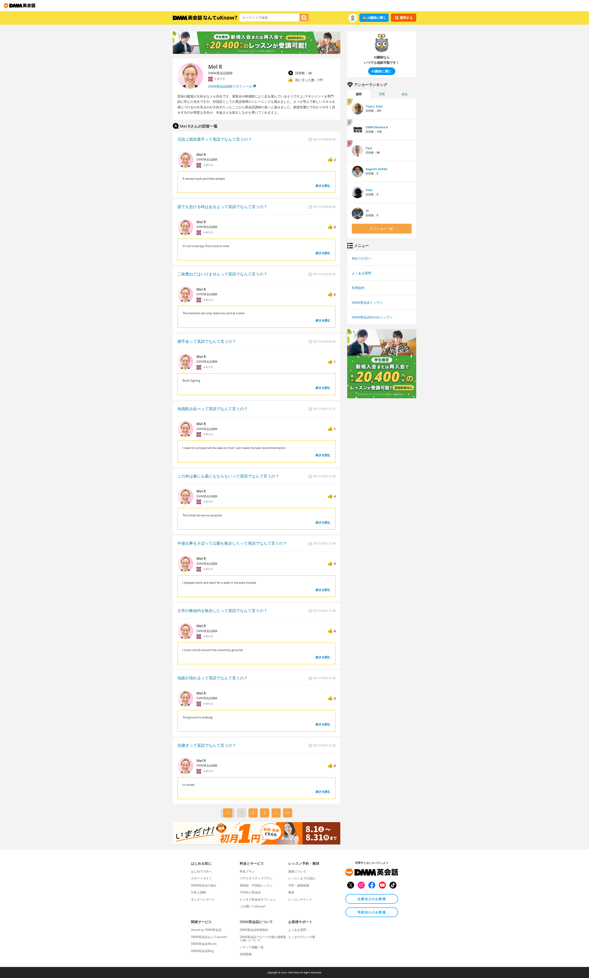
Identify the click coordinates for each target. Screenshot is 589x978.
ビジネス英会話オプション (258, 899)
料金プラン (247, 871)
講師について (297, 871)
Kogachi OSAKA (376, 169)
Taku (369, 190)
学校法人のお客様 (372, 912)
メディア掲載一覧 (252, 947)
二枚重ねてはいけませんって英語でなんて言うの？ (222, 274)
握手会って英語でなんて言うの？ (206, 341)
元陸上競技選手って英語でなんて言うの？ (214, 139)
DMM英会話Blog (202, 951)
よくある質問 (361, 273)
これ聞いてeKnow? (253, 906)
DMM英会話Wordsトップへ (372, 317)
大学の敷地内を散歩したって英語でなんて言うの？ (222, 610)
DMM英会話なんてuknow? (209, 937)
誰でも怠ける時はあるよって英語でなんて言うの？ (222, 206)
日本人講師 (198, 892)
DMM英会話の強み (204, 885)
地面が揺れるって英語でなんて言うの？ (212, 678)
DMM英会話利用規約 (254, 930)
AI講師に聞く (376, 17)
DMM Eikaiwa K (377, 127)
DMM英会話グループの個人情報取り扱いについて (263, 938)
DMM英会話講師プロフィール (230, 86)
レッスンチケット (300, 899)
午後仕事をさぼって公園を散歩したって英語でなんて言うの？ (232, 543)
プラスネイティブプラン (256, 878)
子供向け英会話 (250, 892)
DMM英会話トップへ (367, 302)
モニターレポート (203, 899)
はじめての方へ (201, 871)
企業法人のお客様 (372, 899)
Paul (369, 148)
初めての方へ (361, 258)
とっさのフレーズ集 (301, 937)
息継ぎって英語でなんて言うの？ (206, 745)
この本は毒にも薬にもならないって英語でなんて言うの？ (228, 476)
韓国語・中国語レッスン (256, 885)
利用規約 (358, 288)
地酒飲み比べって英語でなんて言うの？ (212, 408)
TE (367, 211)
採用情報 (246, 954)
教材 (291, 892)
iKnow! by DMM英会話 (206, 930)
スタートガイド (201, 878)
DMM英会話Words (204, 944)
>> (287, 813)
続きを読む (323, 185)
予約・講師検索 (298, 885)
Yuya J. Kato (374, 106)
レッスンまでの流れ (301, 878)
